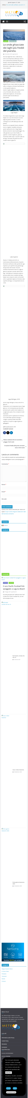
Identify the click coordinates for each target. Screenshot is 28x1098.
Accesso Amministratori (7, 1053)
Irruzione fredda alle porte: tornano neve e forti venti (14, 447)
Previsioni (4, 974)
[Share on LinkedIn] (11, 432)
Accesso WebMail (6, 1056)
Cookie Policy (5, 1041)
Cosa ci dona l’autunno (18, 769)
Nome (4, 484)
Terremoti (4, 976)
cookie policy (8, 1072)
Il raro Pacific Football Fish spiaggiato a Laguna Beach (14, 587)
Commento (5, 464)
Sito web (4, 499)
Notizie (3, 978)
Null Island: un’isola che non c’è (18, 656)
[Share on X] (7, 432)
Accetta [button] (8, 1088)
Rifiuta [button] (15, 1088)
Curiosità (6, 41)
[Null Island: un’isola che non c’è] (6, 658)
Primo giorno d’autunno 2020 (18, 883)
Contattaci (4, 1047)
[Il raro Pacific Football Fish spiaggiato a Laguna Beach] (14, 579)
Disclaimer (4, 1044)
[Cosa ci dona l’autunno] (6, 771)
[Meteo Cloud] (3, 21)
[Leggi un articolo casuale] (24, 21)
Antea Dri (16, 54)
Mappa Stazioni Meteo (7, 969)
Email (4, 492)
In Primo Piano (13, 41)
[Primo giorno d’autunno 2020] (6, 884)
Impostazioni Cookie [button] (11, 1092)
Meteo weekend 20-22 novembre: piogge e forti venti (12, 441)
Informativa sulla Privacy (8, 1037)
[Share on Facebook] (4, 432)
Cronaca (5, 582)
